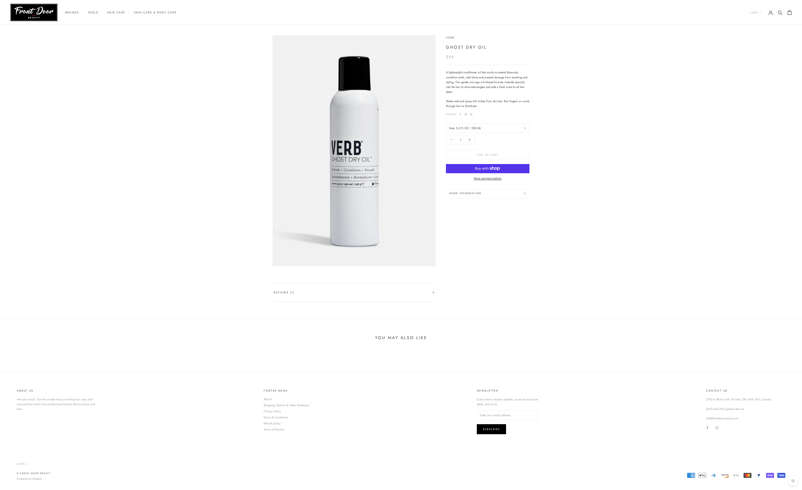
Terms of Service (274, 429)
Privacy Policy (272, 411)
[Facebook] (460, 114)
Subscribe (491, 429)
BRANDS (72, 12)
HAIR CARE (116, 12)
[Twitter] (465, 114)
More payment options (487, 178)
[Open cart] (790, 12)
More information (465, 193)
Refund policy (272, 423)
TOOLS (93, 12)
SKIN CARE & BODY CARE (155, 12)
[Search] (780, 12)
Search (268, 399)
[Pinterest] (471, 114)
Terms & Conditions (276, 417)
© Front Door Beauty (34, 473)
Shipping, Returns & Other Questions (286, 405)
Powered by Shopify (29, 479)
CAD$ (754, 12)
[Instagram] (717, 427)
